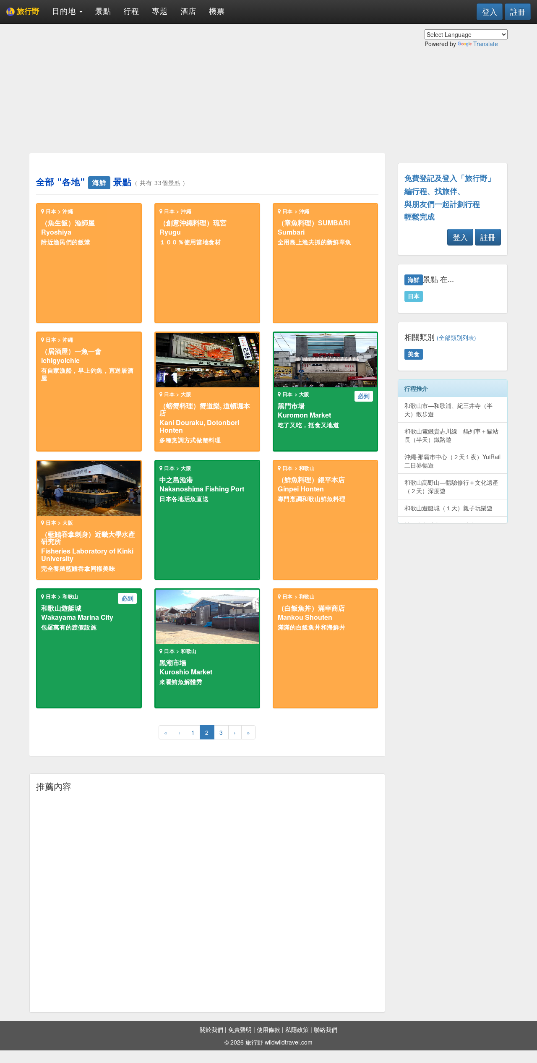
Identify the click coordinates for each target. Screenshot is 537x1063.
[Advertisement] (207, 88)
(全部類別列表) (456, 338)
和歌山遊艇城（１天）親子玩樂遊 (448, 508)
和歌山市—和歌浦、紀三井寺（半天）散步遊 (448, 409)
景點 (103, 10)
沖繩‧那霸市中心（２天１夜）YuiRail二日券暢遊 (452, 460)
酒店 (188, 10)
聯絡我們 (325, 1029)
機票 (217, 10)
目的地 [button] (65, 10)
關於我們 (211, 1029)
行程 (131, 10)
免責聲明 (240, 1029)
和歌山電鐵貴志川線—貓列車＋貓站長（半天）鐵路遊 (451, 435)
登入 (489, 11)
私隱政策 (297, 1029)
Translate (485, 43)
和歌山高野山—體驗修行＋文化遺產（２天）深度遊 (451, 486)
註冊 (517, 11)
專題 (160, 10)
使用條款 (268, 1029)
